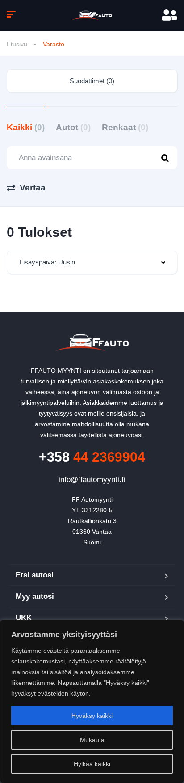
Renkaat (125, 127)
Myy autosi (35, 596)
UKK (24, 618)
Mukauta (92, 739)
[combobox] (92, 262)
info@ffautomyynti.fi (92, 479)
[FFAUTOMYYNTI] (92, 15)
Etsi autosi (35, 575)
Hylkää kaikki (92, 763)
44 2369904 (92, 456)
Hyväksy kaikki (92, 715)
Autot (73, 127)
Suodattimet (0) (92, 81)
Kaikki (26, 127)
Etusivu (17, 44)
